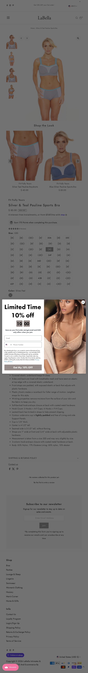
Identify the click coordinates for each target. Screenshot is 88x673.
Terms (10, 361)
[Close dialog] (83, 302)
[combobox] (8, 344)
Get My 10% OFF (23, 367)
